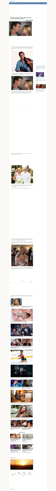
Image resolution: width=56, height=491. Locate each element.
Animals (12, 3)
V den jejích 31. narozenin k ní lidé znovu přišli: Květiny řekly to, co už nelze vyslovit (27, 450)
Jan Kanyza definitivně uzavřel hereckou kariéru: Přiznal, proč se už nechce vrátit (27, 440)
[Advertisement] (28, 9)
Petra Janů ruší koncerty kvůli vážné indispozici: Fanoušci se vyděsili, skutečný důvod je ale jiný (15, 450)
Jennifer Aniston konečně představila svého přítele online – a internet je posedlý (40, 78)
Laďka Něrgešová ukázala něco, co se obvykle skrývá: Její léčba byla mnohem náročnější (15, 440)
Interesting (19, 3)
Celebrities (15, 3)
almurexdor (12, 1)
